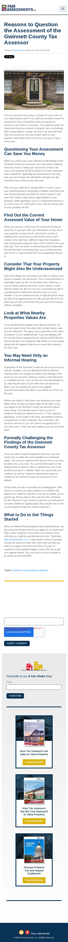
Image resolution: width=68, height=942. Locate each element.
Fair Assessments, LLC (16, 539)
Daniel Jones (19, 50)
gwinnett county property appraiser (30, 570)
